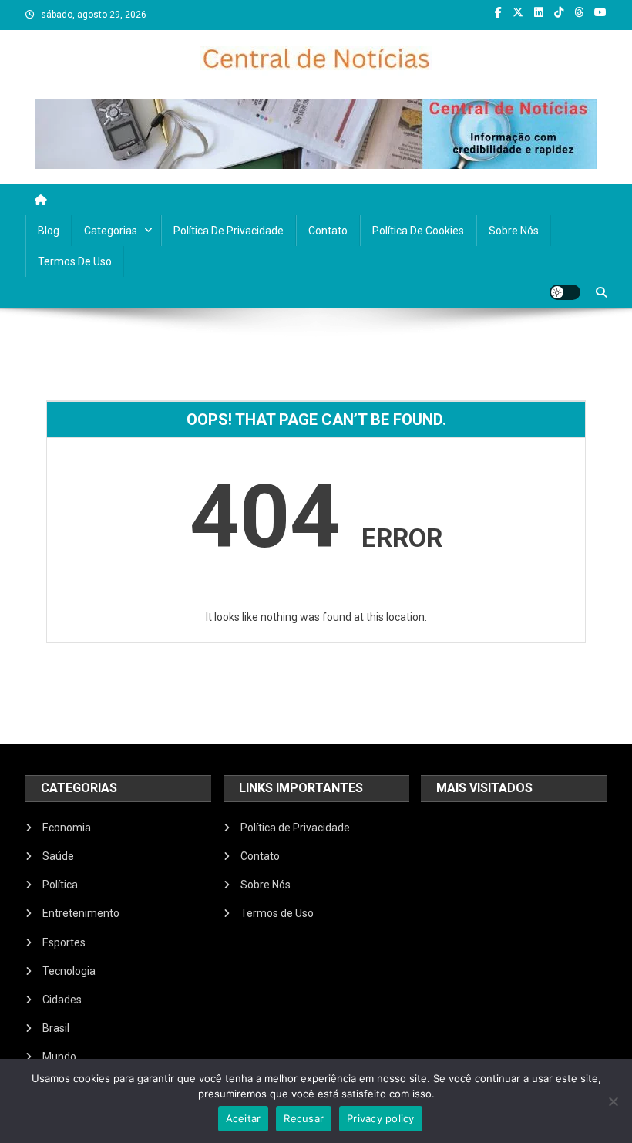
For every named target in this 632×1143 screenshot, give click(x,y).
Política (60, 884)
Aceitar (243, 1118)
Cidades (62, 999)
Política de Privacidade (228, 230)
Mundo (59, 1056)
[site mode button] (565, 292)
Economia (66, 827)
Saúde (58, 856)
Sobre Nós (514, 230)
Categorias (110, 230)
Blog (48, 230)
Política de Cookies (418, 230)
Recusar (304, 1118)
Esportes (64, 942)
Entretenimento (80, 913)
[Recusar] (612, 1101)
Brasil (55, 1028)
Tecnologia (69, 971)
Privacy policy (381, 1118)
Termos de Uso (75, 261)
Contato (328, 230)
